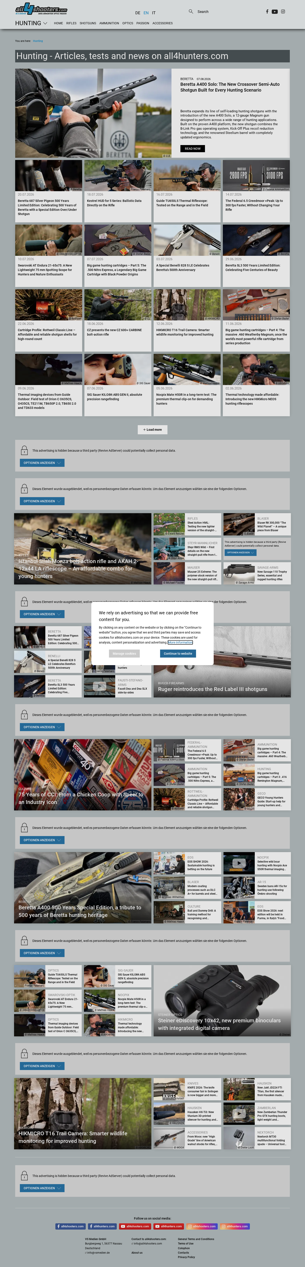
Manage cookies (124, 653)
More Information (180, 642)
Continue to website (178, 653)
